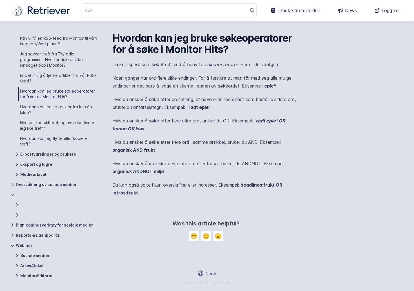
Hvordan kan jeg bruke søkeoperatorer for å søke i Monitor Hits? (57, 94)
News (351, 10)
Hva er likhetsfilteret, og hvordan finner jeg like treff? (57, 125)
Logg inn (390, 10)
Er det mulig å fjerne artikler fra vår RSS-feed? (58, 78)
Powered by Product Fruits (207, 282)
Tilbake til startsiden (298, 10)
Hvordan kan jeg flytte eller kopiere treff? (54, 141)
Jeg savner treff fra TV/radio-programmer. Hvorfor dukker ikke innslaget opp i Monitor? (51, 60)
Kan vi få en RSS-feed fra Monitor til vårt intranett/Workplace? (58, 41)
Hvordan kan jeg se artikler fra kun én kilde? (56, 109)
